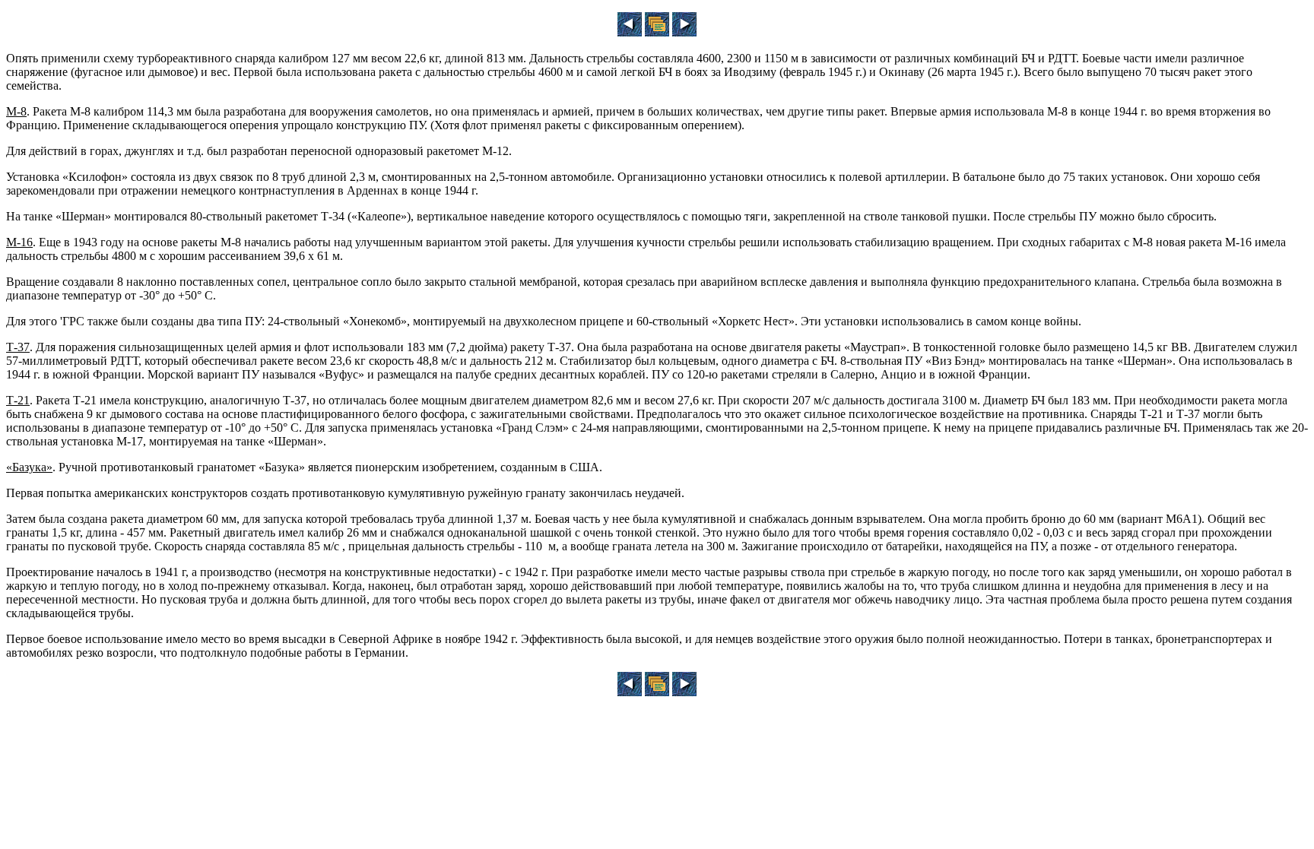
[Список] (657, 32)
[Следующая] (684, 32)
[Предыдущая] (629, 32)
